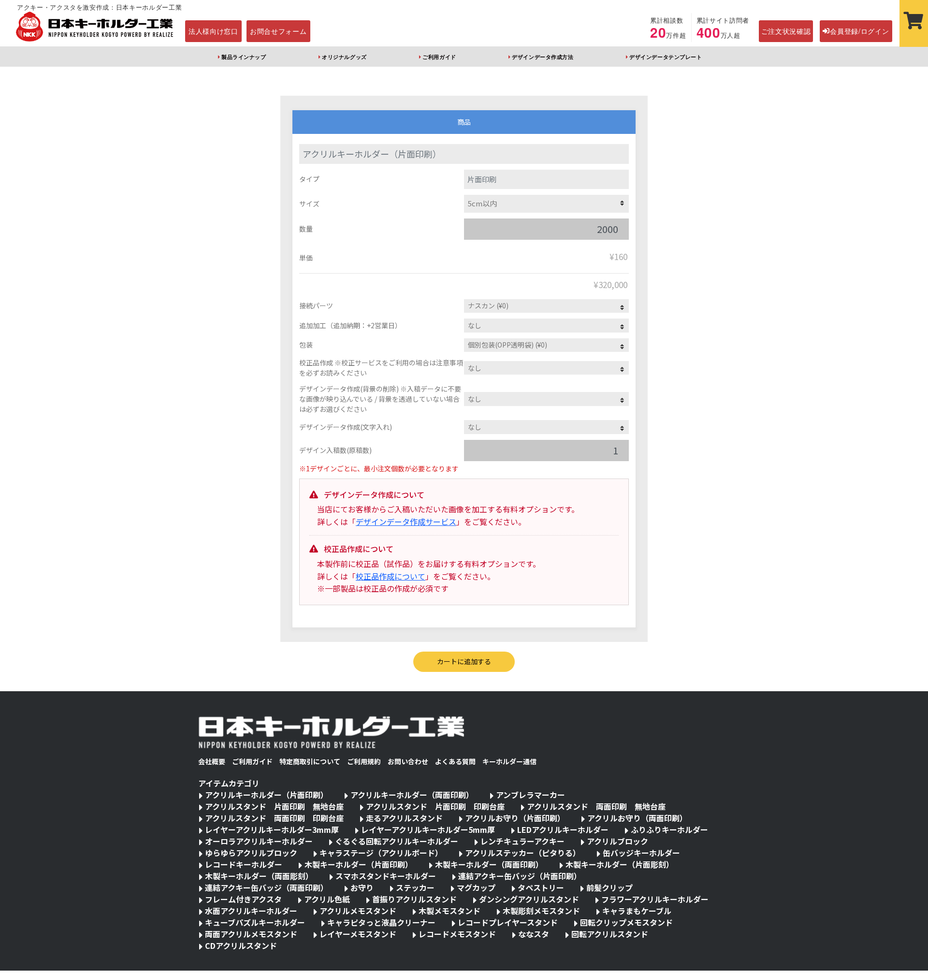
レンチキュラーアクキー (522, 841)
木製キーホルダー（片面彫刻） (620, 864)
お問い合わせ (408, 761)
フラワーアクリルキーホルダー (655, 899)
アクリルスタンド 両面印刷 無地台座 (596, 806)
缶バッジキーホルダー (641, 852)
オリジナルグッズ (344, 56)
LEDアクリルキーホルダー (563, 829)
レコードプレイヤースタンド (508, 922)
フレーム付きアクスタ (243, 899)
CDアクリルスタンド (241, 945)
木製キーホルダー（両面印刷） (489, 864)
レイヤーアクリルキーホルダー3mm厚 (272, 829)
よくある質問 (455, 761)
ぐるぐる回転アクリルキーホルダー (396, 841)
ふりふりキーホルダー (669, 829)
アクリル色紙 (327, 899)
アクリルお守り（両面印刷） (637, 818)
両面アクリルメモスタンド (251, 934)
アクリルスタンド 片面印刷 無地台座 (274, 806)
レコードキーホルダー (243, 864)
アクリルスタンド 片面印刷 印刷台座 (435, 806)
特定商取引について (309, 761)
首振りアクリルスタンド (414, 899)
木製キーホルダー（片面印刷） (358, 864)
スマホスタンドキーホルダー (385, 876)
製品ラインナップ (243, 56)
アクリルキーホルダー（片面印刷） (266, 794)
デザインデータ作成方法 (542, 56)
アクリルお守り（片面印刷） (515, 818)
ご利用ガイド (439, 56)
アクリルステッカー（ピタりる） (522, 852)
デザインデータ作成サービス (406, 521)
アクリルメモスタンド (357, 910)
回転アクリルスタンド (609, 934)
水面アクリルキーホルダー (251, 910)
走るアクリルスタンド (404, 818)
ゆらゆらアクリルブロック (251, 852)
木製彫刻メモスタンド (541, 910)
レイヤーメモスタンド (357, 934)
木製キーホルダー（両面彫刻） (259, 876)
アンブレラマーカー (530, 794)
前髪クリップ (609, 887)
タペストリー (541, 887)
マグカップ (476, 887)
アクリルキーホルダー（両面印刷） (412, 794)
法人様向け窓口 (213, 31)
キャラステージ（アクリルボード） (381, 852)
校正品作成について (390, 576)
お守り (362, 887)
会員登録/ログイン (859, 31)
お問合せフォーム (278, 31)
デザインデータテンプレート (665, 56)
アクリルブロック (617, 841)
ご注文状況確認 (786, 31)
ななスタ (533, 934)
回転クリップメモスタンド (626, 922)
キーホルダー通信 (509, 761)
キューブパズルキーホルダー (255, 922)
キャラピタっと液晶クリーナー (381, 922)
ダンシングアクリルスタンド (529, 899)
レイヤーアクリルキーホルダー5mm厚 (428, 829)
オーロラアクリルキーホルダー (259, 841)
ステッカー (415, 887)
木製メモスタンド (449, 910)
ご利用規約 (364, 761)
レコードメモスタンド (457, 934)
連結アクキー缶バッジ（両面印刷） (266, 887)
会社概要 (211, 761)
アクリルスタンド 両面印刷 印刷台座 (274, 818)
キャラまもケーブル (636, 910)
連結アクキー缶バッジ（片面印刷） (519, 876)
